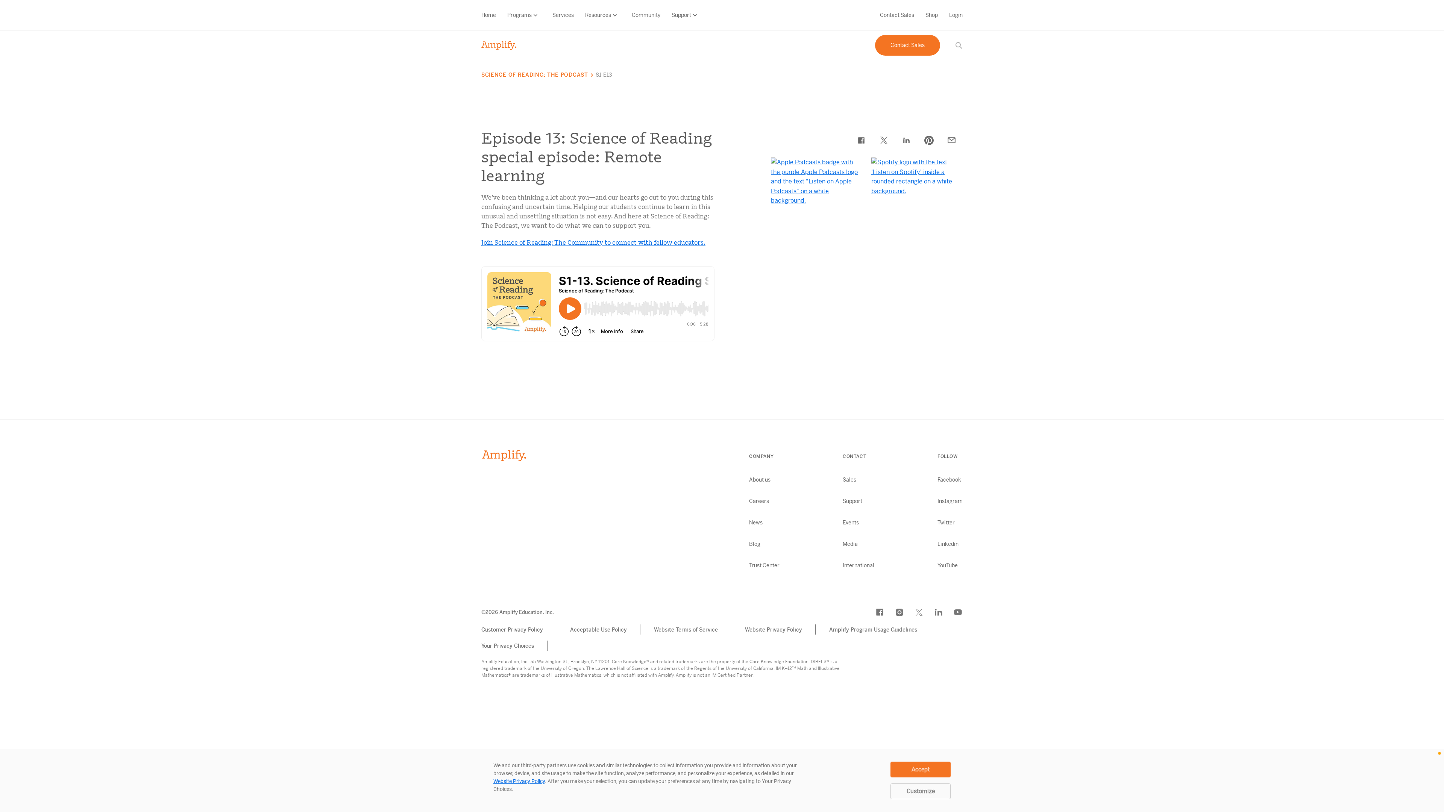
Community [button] (646, 15)
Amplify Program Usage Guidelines (873, 629)
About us (760, 479)
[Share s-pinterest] (929, 140)
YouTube (947, 565)
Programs (519, 15)
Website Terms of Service (686, 629)
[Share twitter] (883, 140)
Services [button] (563, 15)
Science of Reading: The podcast (534, 74)
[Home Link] (499, 45)
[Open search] (959, 45)
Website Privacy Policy (773, 629)
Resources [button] (598, 15)
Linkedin (948, 544)
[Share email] (951, 140)
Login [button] (956, 15)
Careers (759, 501)
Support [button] (681, 15)
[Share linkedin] (906, 140)
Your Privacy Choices (507, 645)
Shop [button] (931, 15)
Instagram (950, 501)
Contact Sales (897, 15)
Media (850, 544)
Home (488, 15)
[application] (722, 780)
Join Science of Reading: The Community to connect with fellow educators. (593, 242)
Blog (754, 544)
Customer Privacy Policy (512, 629)
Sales (849, 479)
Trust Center (764, 565)
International (858, 565)
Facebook (949, 479)
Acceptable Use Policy (598, 629)
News (756, 522)
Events (851, 522)
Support (852, 501)
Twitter (946, 522)
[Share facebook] (861, 140)
